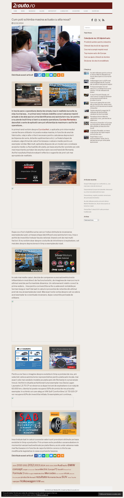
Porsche (15, 477)
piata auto (71, 473)
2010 (19, 465)
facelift (61, 469)
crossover (31, 469)
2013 (37, 465)
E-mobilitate (64, 11)
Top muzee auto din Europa (95, 53)
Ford (69, 469)
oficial (66, 473)
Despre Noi (95, 11)
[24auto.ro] (24, 8)
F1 (56, 469)
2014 (42, 465)
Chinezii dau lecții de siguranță (96, 46)
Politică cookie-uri (42, 495)
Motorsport (52, 11)
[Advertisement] (98, 160)
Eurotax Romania (67, 119)
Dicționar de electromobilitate (96, 61)
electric (43, 469)
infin (78, 490)
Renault (32, 477)
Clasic (86, 11)
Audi (60, 465)
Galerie (41, 11)
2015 (47, 466)
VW (38, 481)
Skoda (58, 477)
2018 (55, 466)
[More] (62, 75)
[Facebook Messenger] (51, 75)
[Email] (55, 75)
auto (65, 465)
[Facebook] (36, 75)
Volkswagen (28, 481)
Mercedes (50, 473)
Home (15, 11)
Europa (51, 469)
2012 (31, 465)
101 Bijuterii (76, 11)
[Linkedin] (43, 75)
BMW (71, 465)
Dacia (37, 469)
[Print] (58, 75)
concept (17, 469)
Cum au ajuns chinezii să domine (97, 57)
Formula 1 (18, 473)
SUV (64, 477)
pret (19, 477)
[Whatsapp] (47, 75)
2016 (51, 465)
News (23, 11)
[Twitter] (39, 75)
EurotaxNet (43, 129)
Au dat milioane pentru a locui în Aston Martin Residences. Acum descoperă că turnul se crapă (97, 203)
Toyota (73, 477)
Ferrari (66, 469)
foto (26, 473)
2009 (14, 466)
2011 (25, 465)
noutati (61, 473)
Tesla (69, 477)
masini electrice (39, 473)
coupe (25, 469)
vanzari (16, 481)
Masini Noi (32, 11)
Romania (51, 477)
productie (25, 477)
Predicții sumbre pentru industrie (97, 42)
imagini (31, 473)
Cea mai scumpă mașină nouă (96, 49)
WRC (42, 481)
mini (57, 473)
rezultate (41, 477)
